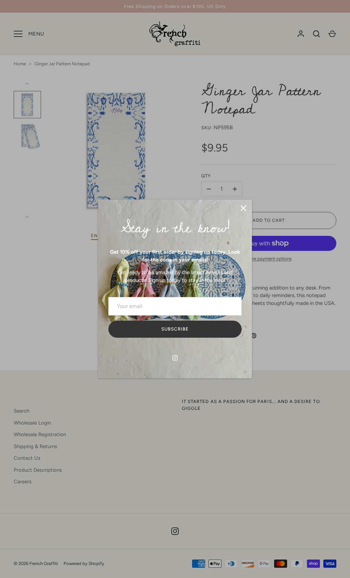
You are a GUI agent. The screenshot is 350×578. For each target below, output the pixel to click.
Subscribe (174, 329)
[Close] (243, 208)
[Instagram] (175, 357)
